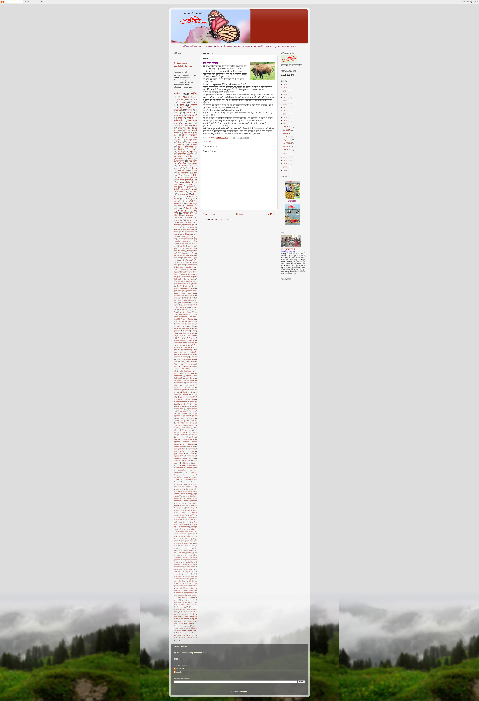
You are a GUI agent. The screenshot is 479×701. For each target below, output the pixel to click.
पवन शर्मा (176, 536)
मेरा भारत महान (182, 623)
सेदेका (195, 637)
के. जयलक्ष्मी (186, 331)
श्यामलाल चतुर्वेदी (186, 321)
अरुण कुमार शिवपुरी (190, 475)
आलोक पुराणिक (186, 482)
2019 (285, 107)
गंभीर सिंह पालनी (190, 388)
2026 (285, 84)
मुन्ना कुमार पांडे (186, 560)
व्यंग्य (195, 102)
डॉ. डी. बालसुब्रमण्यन (189, 135)
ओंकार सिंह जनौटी (184, 486)
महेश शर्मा (192, 555)
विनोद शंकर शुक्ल (193, 581)
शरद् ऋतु (194, 585)
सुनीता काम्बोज (191, 600)
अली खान (194, 380)
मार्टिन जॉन (184, 557)
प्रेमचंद (191, 196)
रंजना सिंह (190, 562)
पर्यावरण (194, 105)
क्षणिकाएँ (194, 163)
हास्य (195, 137)
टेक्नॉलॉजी (190, 206)
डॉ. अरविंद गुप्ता (191, 508)
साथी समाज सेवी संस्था (186, 637)
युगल (184, 562)
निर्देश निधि (189, 182)
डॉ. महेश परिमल (191, 140)
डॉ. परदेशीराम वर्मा (185, 166)
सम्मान (195, 321)
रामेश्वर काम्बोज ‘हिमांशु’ (181, 126)
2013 (285, 154)
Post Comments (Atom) (223, 219)
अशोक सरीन (179, 479)
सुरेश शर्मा (181, 604)
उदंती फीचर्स (192, 120)
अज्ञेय (180, 260)
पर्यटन (182, 196)
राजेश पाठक (191, 293)
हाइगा (177, 640)
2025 (285, 88)
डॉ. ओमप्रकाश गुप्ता (189, 611)
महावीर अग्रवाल (186, 428)
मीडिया (193, 288)
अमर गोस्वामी (177, 380)
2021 (285, 101)
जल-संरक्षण (193, 144)
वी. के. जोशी (188, 583)
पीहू (191, 538)
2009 (285, 167)
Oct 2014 (286, 130)
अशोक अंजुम (185, 477)
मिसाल (183, 272)
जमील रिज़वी (194, 501)
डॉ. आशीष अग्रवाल (190, 510)
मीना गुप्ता (192, 557)
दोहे (179, 147)
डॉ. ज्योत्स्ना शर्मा (183, 194)
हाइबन (189, 222)
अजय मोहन (188, 468)
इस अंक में (193, 100)
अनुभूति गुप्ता (191, 470)
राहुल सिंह (182, 246)
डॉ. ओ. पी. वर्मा (185, 307)
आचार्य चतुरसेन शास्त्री (191, 479)
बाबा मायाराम (190, 227)
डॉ (191, 392)
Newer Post (209, 214)
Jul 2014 (286, 137)
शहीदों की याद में (193, 630)
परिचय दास (192, 534)
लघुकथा (185, 96)
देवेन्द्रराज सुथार (184, 529)
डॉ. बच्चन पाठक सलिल (186, 397)
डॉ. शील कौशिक (180, 251)
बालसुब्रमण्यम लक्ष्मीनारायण (185, 548)
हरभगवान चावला (189, 232)
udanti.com (180, 672)
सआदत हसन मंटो (192, 220)
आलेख (177, 93)
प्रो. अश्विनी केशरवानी (181, 149)
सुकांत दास (192, 597)
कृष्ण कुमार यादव (192, 177)
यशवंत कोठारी (188, 201)
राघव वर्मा (191, 623)
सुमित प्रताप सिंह (179, 451)
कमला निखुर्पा (193, 203)
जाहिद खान (177, 281)
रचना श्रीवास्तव (180, 293)
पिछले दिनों (184, 538)
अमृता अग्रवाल (193, 472)
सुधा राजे (176, 600)
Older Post (269, 214)
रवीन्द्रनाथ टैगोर (188, 213)
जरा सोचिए (182, 265)
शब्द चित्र (191, 437)
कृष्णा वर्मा (187, 199)
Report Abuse (180, 646)
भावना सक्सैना (192, 161)
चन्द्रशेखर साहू (177, 501)
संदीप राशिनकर (186, 369)
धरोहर (180, 123)
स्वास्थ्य (190, 118)
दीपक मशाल (179, 409)
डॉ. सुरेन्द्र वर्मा (185, 524)
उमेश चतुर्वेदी (179, 484)
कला (191, 154)
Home (239, 214)
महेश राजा (194, 357)
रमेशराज (183, 253)
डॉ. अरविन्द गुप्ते (178, 510)
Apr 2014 (286, 143)
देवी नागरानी (187, 218)
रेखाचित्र (182, 362)
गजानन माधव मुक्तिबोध (180, 390)
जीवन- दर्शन (178, 115)
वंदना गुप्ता (189, 578)
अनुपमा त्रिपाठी (190, 378)
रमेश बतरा (188, 430)
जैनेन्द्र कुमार (185, 505)
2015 (285, 121)
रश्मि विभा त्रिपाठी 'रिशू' (190, 175)
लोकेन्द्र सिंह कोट (180, 578)
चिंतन (179, 206)
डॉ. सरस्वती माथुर (184, 406)
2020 (285, 104)
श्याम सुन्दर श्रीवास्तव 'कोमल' (189, 590)
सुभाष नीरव (189, 215)
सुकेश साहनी (189, 147)
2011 (285, 160)
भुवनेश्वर (189, 553)
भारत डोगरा (177, 156)
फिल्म (175, 270)
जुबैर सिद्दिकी (183, 392)
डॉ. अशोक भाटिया (186, 305)
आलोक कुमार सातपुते (179, 326)
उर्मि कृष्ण (187, 484)
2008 (285, 170)
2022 (285, 98)
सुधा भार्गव (180, 222)
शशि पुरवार (177, 366)
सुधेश (183, 600)
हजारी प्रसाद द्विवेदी (189, 458)
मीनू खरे (178, 359)
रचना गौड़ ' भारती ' (192, 291)
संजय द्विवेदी (186, 442)
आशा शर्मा (195, 482)
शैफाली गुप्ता (177, 590)
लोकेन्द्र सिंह (178, 215)
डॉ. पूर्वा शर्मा (193, 343)
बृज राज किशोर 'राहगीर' (186, 550)
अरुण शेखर (186, 380)
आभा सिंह (178, 482)
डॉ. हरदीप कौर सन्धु (184, 527)
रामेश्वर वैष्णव (186, 574)
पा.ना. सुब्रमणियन (185, 619)
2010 (285, 164)
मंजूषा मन (176, 272)
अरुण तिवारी (177, 477)
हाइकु (190, 123)
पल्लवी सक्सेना (193, 352)
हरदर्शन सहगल (187, 461)
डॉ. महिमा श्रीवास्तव (185, 312)
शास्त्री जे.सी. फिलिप (181, 588)
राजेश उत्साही (177, 569)
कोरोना (195, 149)
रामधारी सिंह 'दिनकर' (179, 319)
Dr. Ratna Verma (180, 63)
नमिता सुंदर (179, 531)
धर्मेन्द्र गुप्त (194, 529)
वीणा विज (194, 435)
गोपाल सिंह (192, 496)
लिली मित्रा (192, 253)
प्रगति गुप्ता (187, 241)
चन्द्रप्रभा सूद (191, 333)
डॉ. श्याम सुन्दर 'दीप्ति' (185, 239)
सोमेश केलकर (190, 453)
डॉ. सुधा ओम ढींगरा (186, 347)
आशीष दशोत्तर (188, 300)
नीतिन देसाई (194, 616)
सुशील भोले (191, 451)
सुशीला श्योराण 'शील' (192, 604)
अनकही (183, 102)
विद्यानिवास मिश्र (178, 279)
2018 (285, 111)
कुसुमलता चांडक (182, 491)
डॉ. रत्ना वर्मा (178, 100)
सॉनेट (185, 298)
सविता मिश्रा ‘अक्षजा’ (185, 371)
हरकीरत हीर (177, 461)
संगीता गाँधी (178, 593)
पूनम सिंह (194, 416)
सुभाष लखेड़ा (191, 449)
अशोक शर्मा (194, 477)
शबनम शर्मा (177, 321)
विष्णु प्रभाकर (191, 364)
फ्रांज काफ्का (189, 425)
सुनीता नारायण (177, 602)
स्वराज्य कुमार (177, 458)
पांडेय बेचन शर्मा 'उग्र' (186, 536)
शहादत (184, 630)
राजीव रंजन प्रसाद (179, 567)
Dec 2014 (287, 127)
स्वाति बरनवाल (179, 607)
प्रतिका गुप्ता (184, 541)
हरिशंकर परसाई (186, 463)
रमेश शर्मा (192, 317)
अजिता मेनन (182, 470)
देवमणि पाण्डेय (177, 218)
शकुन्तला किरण (180, 437)
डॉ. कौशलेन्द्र (188, 338)
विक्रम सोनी (191, 319)
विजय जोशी (178, 110)
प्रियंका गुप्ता (181, 151)
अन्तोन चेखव (177, 472)
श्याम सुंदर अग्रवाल (186, 633)
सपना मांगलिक (183, 595)
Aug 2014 (287, 133)
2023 (285, 94)
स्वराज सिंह (190, 456)
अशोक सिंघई (179, 383)
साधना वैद (178, 597)
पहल (177, 619)
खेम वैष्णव (188, 494)
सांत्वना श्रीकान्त (190, 255)
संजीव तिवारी (178, 187)
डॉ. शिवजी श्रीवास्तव (184, 180)
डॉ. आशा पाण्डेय (192, 248)
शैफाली (177, 633)
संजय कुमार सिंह (188, 593)
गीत (179, 140)
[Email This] (238, 138)
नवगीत (180, 177)
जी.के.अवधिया (188, 281)
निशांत (195, 126)
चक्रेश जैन (181, 333)
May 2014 (287, 140)
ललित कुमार (194, 576)
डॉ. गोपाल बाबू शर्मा (192, 340)
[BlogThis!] (241, 138)
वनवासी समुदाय (184, 628)
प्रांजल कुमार (183, 420)
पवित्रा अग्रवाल (182, 413)
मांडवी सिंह (176, 557)
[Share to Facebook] (245, 138)
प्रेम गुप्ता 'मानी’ (178, 227)
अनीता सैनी (191, 324)
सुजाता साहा (177, 298)
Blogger (244, 692)
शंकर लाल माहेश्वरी (185, 585)
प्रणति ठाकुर (180, 418)
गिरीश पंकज (181, 144)
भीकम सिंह (192, 270)
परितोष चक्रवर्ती (192, 411)
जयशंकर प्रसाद (180, 503)
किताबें (176, 113)
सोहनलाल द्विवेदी (178, 456)
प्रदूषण (176, 168)
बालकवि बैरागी (184, 545)
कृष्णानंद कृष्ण (191, 491)
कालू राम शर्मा (188, 328)
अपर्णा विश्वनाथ (187, 234)
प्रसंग (175, 420)
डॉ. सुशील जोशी (186, 350)
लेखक (190, 185)
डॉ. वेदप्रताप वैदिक (181, 404)
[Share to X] (243, 138)
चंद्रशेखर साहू (178, 498)
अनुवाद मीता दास (180, 609)
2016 (285, 117)
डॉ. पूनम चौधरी (193, 284)
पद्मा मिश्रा (182, 411)
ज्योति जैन (177, 338)
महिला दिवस (182, 163)
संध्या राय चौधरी (187, 635)
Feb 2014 (287, 150)
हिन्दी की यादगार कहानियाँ (182, 189)
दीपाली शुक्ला (187, 286)
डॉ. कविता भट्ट (183, 137)
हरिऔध (187, 607)
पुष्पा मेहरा (186, 416)
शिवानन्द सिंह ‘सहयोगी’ (188, 439)
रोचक (180, 118)
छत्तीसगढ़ (190, 159)
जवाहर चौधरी (193, 192)
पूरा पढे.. (296, 273)
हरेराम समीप (183, 465)
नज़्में (187, 616)
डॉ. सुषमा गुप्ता (183, 211)
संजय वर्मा (194, 442)
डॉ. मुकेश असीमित (182, 345)
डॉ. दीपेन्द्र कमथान (181, 343)
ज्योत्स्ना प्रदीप (185, 237)
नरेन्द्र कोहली (188, 531)
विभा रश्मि (178, 583)
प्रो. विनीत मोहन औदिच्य (185, 423)
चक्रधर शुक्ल (185, 302)
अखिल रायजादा (179, 468)
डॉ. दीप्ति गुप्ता (193, 515)
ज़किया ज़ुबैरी (177, 611)
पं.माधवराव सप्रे (182, 534)
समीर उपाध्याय (193, 595)
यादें (184, 130)
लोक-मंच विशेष (178, 203)
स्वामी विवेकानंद (178, 376)
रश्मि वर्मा (192, 564)
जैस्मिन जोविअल (190, 336)
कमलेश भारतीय (179, 489)
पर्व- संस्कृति (192, 115)
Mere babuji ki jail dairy (183, 66)
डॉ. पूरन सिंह (191, 517)
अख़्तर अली (181, 170)
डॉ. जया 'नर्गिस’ (183, 515)
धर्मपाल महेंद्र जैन (189, 614)
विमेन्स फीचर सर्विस (188, 229)
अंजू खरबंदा (177, 234)
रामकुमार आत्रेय (189, 571)
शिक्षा (183, 168)
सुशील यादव (191, 246)
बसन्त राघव (177, 357)
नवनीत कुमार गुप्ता (189, 225)
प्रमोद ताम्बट (190, 418)
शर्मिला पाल (177, 439)
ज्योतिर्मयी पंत (191, 265)
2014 (285, 124)
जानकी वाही (176, 505)
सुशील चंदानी (187, 258)
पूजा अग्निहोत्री (182, 621)
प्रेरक (211, 141)
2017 (285, 114)
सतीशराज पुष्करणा (179, 446)
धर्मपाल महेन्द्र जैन (178, 616)
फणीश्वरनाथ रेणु (178, 425)
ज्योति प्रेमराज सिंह (180, 508)
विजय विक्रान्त (182, 581)
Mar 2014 (287, 146)
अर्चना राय (177, 248)
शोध (188, 128)
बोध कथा (177, 199)
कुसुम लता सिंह (191, 609)
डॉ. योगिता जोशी (190, 399)
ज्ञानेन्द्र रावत (194, 505)
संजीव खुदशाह (180, 444)
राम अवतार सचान (179, 295)
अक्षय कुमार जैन (193, 465)
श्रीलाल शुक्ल (187, 366)
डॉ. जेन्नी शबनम (179, 161)
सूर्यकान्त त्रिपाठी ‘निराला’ (187, 373)
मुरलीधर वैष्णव (187, 359)
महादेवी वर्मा (184, 317)
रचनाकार (189, 272)
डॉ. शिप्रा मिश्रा (178, 267)
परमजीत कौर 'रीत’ (185, 314)
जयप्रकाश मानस (178, 336)
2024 (285, 91)
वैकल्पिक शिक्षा (177, 630)
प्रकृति (180, 128)
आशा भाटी (189, 383)
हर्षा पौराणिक (194, 607)
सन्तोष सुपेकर (191, 446)
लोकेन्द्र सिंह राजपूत (189, 277)
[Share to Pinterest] (248, 138)
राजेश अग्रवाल (191, 567)
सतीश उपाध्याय (190, 444)
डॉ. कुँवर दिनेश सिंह (190, 208)
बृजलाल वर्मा (183, 270)
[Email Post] (234, 138)
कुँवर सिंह (188, 489)
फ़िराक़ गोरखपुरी (188, 543)
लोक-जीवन (185, 435)
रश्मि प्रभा (182, 274)
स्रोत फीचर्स (185, 107)
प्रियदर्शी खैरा (193, 420)
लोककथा (176, 229)
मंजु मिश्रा (186, 357)
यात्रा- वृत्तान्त (192, 142)
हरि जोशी (192, 298)
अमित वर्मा (184, 472)
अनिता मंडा (188, 260)
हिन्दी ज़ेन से (193, 168)
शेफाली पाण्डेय (191, 588)
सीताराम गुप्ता (177, 232)
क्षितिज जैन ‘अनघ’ (178, 494)
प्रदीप (191, 541)
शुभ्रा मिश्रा (177, 442)
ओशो (187, 385)
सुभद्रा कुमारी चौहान (179, 449)
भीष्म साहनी (181, 553)
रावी (194, 574)
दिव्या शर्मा (194, 406)
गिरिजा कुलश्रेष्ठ (183, 496)
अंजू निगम (188, 376)
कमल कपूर (194, 486)
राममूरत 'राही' (177, 574)
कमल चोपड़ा (191, 326)
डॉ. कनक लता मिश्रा (179, 512)
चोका (183, 248)
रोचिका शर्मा (186, 576)
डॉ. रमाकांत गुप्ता (192, 402)
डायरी (175, 208)
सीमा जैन (185, 597)
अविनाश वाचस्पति (184, 262)
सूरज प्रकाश (182, 154)
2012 (285, 157)
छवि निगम (186, 501)
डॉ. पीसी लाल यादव (181, 517)
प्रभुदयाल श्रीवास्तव (181, 354)
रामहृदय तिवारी (187, 432)
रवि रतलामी (184, 564)
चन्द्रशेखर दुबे (190, 498)
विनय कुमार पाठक (179, 364)
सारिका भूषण (180, 324)
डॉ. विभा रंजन (185, 522)
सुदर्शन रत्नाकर (178, 159)
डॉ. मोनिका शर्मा (189, 519)
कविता (194, 93)
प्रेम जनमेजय (184, 288)
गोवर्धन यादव (193, 170)
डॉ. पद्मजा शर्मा (184, 310)
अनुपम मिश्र (193, 151)
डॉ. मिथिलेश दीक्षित (178, 519)
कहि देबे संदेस (177, 328)
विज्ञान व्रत (191, 362)
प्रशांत (190, 621)
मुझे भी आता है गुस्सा (179, 291)
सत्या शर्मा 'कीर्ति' (178, 255)
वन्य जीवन (189, 156)
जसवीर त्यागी (191, 503)
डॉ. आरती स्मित (183, 173)
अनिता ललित (177, 300)
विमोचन (193, 628)
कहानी (189, 110)
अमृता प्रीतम (179, 475)
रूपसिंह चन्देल (185, 626)
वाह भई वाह (190, 295)
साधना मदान (177, 258)
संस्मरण (189, 113)
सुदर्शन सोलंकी (190, 279)
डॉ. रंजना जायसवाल (179, 402)
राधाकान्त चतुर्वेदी (188, 569)
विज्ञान (180, 142)
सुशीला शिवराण (178, 453)
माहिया (189, 251)
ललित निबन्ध (178, 185)
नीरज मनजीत (183, 352)
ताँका (178, 286)
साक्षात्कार (190, 187)
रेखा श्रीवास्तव (177, 576)
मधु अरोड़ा (183, 555)
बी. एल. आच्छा (184, 244)
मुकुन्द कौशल (177, 560)
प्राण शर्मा (192, 354)
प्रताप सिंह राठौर (190, 267)
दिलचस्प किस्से (177, 614)
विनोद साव (186, 133)
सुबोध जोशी (187, 602)
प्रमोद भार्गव (178, 120)
